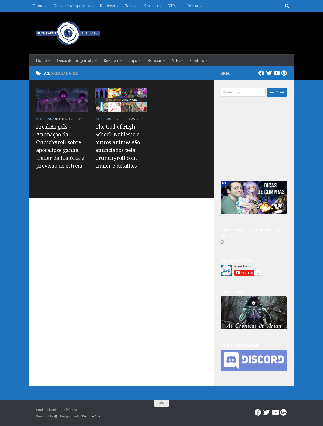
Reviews (107, 6)
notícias (44, 118)
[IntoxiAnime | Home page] (68, 33)
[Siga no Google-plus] (284, 73)
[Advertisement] (256, 138)
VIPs (172, 6)
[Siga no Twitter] (269, 73)
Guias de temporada (71, 6)
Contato (194, 6)
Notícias (151, 6)
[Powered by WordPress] (55, 416)
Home (37, 6)
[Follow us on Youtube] (276, 73)
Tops (129, 6)
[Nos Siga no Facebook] (261, 73)
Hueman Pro (90, 416)
